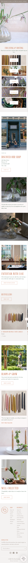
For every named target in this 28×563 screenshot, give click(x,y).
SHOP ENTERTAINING (9, 282)
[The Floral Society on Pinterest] (17, 553)
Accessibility (19, 536)
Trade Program (20, 521)
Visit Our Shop (20, 515)
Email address (5, 546)
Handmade (12, 519)
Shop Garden (7, 383)
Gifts (11, 517)
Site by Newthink (14, 560)
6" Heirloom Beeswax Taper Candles (12, 332)
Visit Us (6, 169)
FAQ (18, 527)
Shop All (12, 510)
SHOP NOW (6, 299)
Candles (11, 511)
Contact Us (19, 513)
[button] (24, 559)
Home (11, 513)
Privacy (18, 535)
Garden (11, 515)
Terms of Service (20, 533)
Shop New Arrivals (14, 27)
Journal (18, 525)
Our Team (19, 511)
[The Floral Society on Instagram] (10, 553)
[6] (14, 317)
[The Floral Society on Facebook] (14, 553)
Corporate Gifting (20, 523)
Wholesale (19, 519)
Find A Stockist (20, 517)
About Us (19, 510)
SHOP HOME (7, 497)
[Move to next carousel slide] (26, 319)
